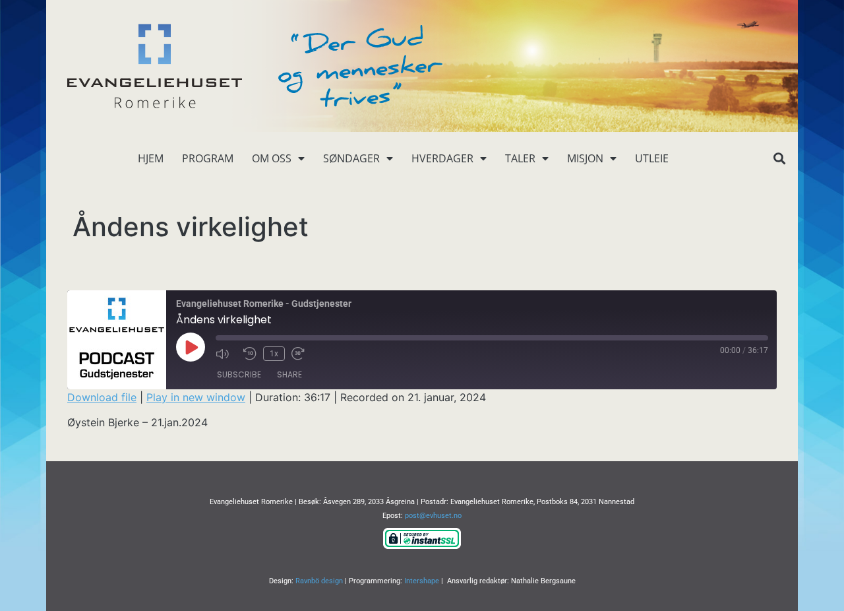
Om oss (271, 158)
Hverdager (442, 158)
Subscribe (239, 374)
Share (289, 374)
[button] (779, 159)
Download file (101, 397)
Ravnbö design (319, 581)
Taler (520, 158)
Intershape (421, 581)
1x (274, 353)
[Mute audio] (226, 354)
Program (207, 158)
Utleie (652, 158)
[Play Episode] (190, 347)
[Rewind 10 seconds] (249, 353)
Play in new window (195, 397)
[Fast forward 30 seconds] (302, 353)
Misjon (585, 158)
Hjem (151, 158)
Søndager (351, 158)
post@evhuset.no (433, 515)
